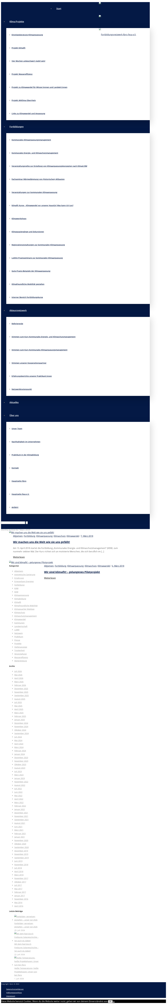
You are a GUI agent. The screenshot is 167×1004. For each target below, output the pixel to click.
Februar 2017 (20, 892)
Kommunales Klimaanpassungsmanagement (31, 140)
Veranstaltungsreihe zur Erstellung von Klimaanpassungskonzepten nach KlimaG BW (49, 166)
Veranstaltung (20, 654)
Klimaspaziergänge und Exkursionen (28, 231)
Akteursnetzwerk (18, 310)
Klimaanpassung (44, 536)
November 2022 (21, 781)
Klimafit (17, 602)
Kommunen (19, 623)
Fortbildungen (17, 126)
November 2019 (21, 854)
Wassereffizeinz (21, 657)
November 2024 (21, 726)
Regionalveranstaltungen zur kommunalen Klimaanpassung (38, 245)
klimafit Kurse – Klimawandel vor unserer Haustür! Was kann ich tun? (42, 205)
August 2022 (19, 785)
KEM (16, 592)
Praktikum (18, 636)
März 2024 (18, 747)
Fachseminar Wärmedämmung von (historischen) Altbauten (38, 179)
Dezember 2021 (21, 813)
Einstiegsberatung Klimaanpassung (27, 35)
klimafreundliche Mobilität (26, 605)
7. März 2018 (87, 536)
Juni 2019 (18, 861)
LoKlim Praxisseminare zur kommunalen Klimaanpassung (37, 258)
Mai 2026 (18, 675)
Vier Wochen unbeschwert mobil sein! (28, 61)
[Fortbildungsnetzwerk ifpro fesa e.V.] (117, 21)
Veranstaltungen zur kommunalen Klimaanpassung (34, 192)
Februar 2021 (20, 833)
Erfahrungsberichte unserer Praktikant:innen (32, 376)
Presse (17, 640)
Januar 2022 (19, 809)
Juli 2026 (18, 671)
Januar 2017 (19, 895)
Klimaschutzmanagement (25, 616)
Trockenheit (19, 650)
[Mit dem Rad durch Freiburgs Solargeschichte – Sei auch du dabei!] (26, 940)
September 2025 (21, 695)
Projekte (17, 643)
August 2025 (19, 699)
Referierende (17, 323)
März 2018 (18, 875)
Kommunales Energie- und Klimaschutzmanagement (35, 153)
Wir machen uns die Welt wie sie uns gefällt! (41, 542)
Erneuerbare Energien (24, 581)
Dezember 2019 (21, 851)
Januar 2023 (19, 778)
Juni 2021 (18, 826)
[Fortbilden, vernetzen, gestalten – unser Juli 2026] (26, 920)
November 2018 (21, 864)
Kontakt (15, 468)
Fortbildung (29, 536)
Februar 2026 (20, 685)
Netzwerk (18, 633)
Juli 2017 (18, 885)
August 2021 (19, 823)
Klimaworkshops (19, 218)
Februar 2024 (20, 750)
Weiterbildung (20, 661)
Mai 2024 (18, 740)
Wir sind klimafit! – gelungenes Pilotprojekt (72, 572)
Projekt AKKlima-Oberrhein (24, 100)
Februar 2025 (20, 716)
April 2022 (18, 799)
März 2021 (18, 830)
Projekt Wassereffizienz (22, 74)
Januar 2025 (19, 719)
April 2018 (18, 871)
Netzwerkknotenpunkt (22, 389)
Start (58, 8)
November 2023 (21, 761)
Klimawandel (73, 536)
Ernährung (19, 578)
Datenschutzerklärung (14, 989)
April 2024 (18, 744)
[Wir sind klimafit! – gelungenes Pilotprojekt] (31, 562)
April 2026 (18, 678)
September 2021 (21, 819)
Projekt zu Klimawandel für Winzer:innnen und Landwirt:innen (39, 87)
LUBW (16, 630)
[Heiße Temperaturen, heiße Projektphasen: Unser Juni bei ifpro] (26, 965)
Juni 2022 (18, 792)
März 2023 (18, 775)
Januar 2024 (19, 754)
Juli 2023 (18, 771)
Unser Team (17, 428)
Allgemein (18, 536)
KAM (16, 588)
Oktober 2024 (20, 730)
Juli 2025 (18, 702)
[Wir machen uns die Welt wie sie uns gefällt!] (31, 532)
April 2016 (18, 906)
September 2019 (21, 857)
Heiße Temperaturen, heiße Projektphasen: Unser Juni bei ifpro (26, 971)
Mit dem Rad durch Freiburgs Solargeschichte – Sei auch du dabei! (26, 947)
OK (110, 1001)
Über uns (14, 415)
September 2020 (21, 847)
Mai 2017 (18, 888)
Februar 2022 (20, 806)
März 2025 (18, 713)
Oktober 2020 (20, 844)
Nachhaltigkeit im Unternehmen (26, 441)
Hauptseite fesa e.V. (20, 494)
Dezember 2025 (21, 688)
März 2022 (18, 802)
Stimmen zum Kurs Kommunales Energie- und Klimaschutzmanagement (44, 336)
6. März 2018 (118, 565)
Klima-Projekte (17, 21)
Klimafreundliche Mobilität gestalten (28, 284)
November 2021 (21, 816)
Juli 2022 (18, 788)
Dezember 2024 (21, 723)
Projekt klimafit (18, 48)
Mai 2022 (18, 795)
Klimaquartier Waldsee (24, 609)
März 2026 (18, 681)
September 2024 (21, 733)
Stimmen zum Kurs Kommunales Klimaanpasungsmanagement (39, 350)
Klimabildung (20, 598)
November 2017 (21, 878)
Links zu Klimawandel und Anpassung (28, 113)
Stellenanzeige (20, 647)
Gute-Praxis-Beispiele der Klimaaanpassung (31, 271)
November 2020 (21, 840)
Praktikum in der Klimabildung (25, 455)
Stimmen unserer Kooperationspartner (29, 363)
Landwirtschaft (20, 626)
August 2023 (19, 768)
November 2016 (21, 899)
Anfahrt (15, 507)
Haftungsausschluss (14, 992)
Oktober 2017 (20, 882)
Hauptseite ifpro (19, 481)
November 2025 (21, 692)
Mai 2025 (18, 706)
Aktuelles (14, 402)
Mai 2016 (18, 902)
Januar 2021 (19, 837)
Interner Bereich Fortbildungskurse (27, 297)
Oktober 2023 (20, 764)
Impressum (10, 996)
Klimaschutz (59, 536)
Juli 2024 (18, 737)
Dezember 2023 (21, 757)
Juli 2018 (18, 868)
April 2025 (18, 709)
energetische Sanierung (24, 574)
